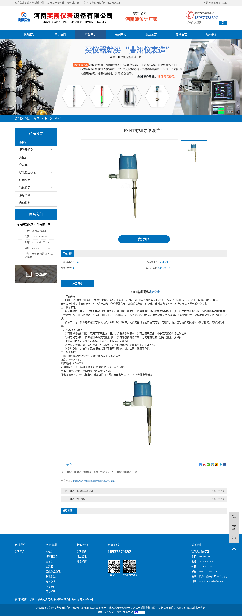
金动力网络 (115, 612)
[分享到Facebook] (224, 464)
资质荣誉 (151, 34)
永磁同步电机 (45, 599)
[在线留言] (234, 538)
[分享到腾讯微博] (220, 464)
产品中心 (90, 34)
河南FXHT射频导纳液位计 (96, 472)
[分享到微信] (208, 464)
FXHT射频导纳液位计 (72, 472)
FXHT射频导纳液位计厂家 (124, 472)
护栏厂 (33, 599)
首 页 (36, 118)
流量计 (23, 157)
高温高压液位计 (167, 607)
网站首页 (30, 34)
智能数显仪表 (27, 172)
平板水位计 (82, 499)
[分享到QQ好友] (212, 464)
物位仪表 (24, 187)
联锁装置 (24, 180)
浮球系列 (24, 195)
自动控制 (24, 202)
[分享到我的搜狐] (216, 464)
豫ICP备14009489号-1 (120, 607)
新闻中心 (120, 34)
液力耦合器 (70, 599)
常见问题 (82, 561)
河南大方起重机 (85, 599)
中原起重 (58, 599)
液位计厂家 (183, 607)
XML (224, 2)
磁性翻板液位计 (149, 607)
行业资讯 (82, 556)
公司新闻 (82, 551)
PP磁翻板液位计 (84, 491)
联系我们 (211, 34)
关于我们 (60, 34)
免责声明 (128, 612)
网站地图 (208, 2)
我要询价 (144, 239)
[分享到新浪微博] (204, 464)
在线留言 (181, 34)
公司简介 (20, 551)
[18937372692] (234, 517)
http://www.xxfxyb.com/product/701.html (94, 480)
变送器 (23, 165)
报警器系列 (26, 149)
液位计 (58, 118)
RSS (217, 2)
